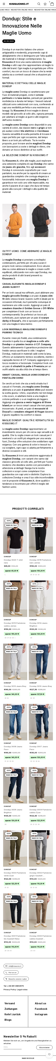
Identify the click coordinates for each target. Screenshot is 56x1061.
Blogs (8, 1020)
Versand (10, 1003)
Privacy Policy (10, 989)
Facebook (41, 1009)
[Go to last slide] (6, 220)
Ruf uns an (13, 972)
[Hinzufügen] (23, 521)
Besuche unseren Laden (18, 979)
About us (40, 1003)
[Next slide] (50, 220)
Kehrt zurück (13, 1014)
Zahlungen (11, 1009)
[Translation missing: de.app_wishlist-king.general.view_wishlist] (45, 4)
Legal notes (22, 989)
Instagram (41, 1014)
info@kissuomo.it (15, 966)
